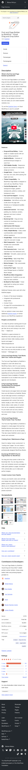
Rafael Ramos (9, 584)
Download (5, 43)
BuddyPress (6, 739)
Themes (17, 707)
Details (5, 49)
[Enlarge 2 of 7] (11, 507)
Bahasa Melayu (9, 746)
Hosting (4, 710)
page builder (23, 643)
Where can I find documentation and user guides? (11, 533)
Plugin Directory (6, 7)
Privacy (4, 712)
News (3, 707)
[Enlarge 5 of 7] (24, 500)
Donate (18, 723)
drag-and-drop (22, 639)
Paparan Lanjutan (7, 650)
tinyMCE (24, 646)
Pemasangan (7, 57)
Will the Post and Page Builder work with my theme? (10, 539)
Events (17, 720)
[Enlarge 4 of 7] (11, 522)
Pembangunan (7, 61)
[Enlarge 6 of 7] (24, 506)
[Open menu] (25, 2)
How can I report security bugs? (11, 556)
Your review (5, 677)
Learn (3, 718)
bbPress (5, 736)
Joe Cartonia (8, 594)
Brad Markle (8, 589)
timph (6, 599)
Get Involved (18, 718)
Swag (17, 726)
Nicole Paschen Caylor (11, 605)
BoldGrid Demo (12, 106)
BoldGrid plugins (12, 313)
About (3, 704)
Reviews (5, 53)
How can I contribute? (8, 551)
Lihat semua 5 (22, 636)
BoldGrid (7, 39)
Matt (4, 734)
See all (24, 677)
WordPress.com (7, 731)
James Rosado (9, 610)
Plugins (17, 710)
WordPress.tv (6, 726)
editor (17, 643)
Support (5, 65)
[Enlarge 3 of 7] (11, 515)
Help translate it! (14, 12)
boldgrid (16, 639)
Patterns (17, 712)
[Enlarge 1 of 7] (11, 500)
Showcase (18, 704)
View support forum (7, 695)
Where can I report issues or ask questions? (8, 545)
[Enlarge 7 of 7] (24, 514)
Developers (5, 723)
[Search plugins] (18, 17)
